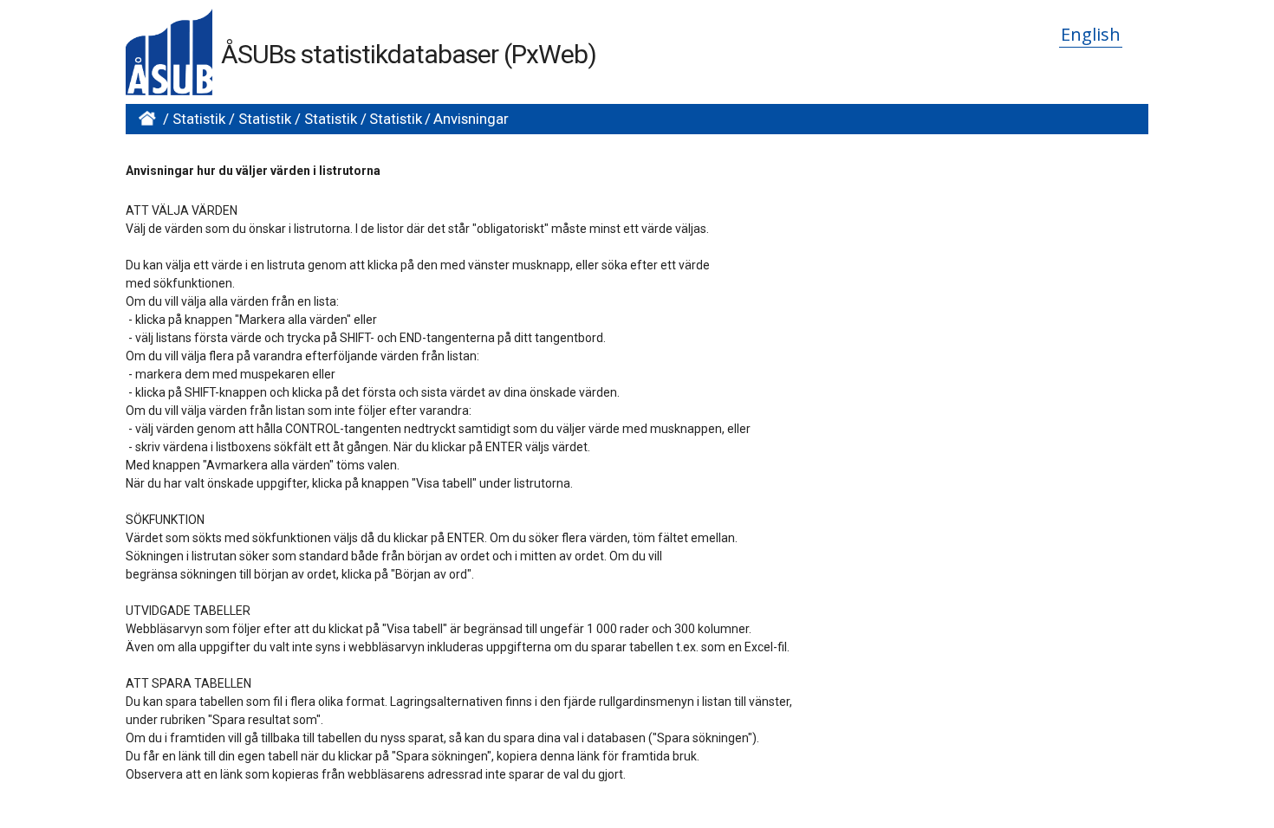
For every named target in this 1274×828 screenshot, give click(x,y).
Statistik (198, 118)
